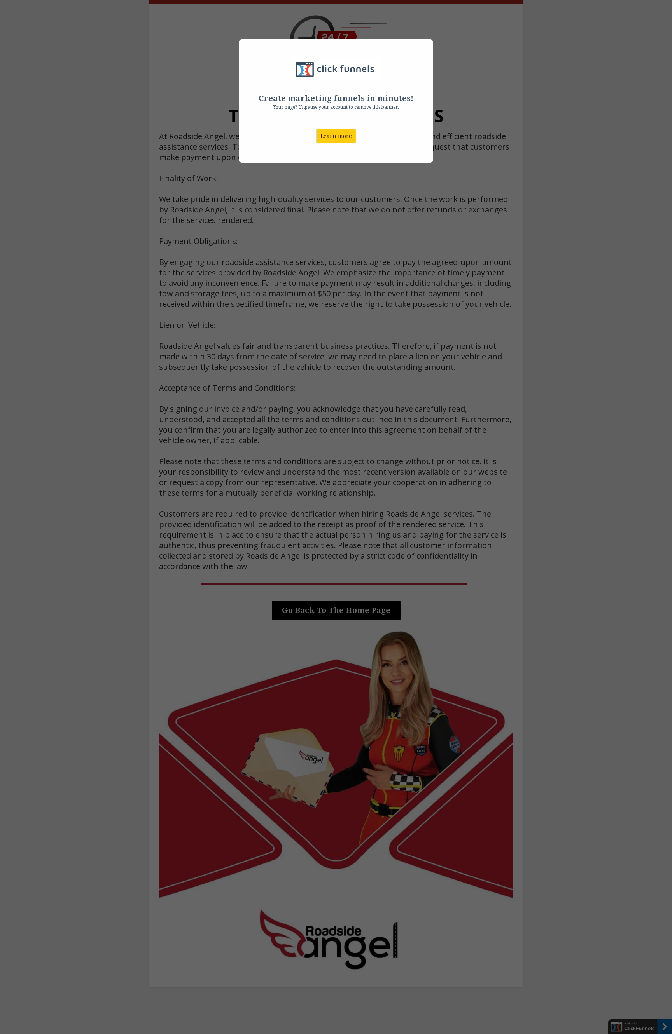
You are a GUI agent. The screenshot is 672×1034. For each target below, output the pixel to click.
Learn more (336, 136)
